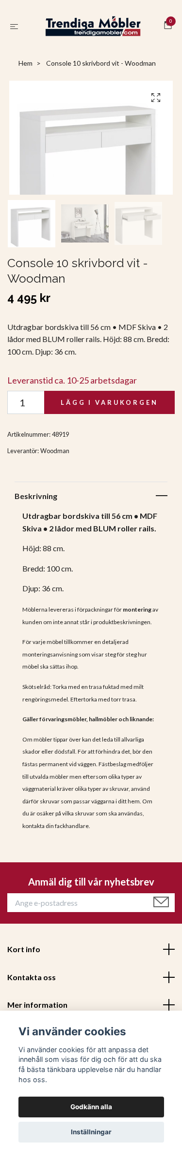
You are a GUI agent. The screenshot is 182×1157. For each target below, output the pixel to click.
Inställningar (91, 1132)
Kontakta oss (31, 984)
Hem (25, 71)
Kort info (23, 956)
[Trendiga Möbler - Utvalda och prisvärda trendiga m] (93, 30)
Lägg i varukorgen (109, 410)
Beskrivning (36, 503)
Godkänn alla (91, 1107)
